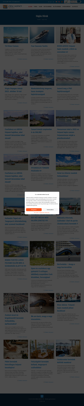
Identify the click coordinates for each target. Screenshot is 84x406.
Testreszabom (50, 209)
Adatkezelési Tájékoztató (44, 212)
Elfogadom (34, 209)
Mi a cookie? (36, 212)
